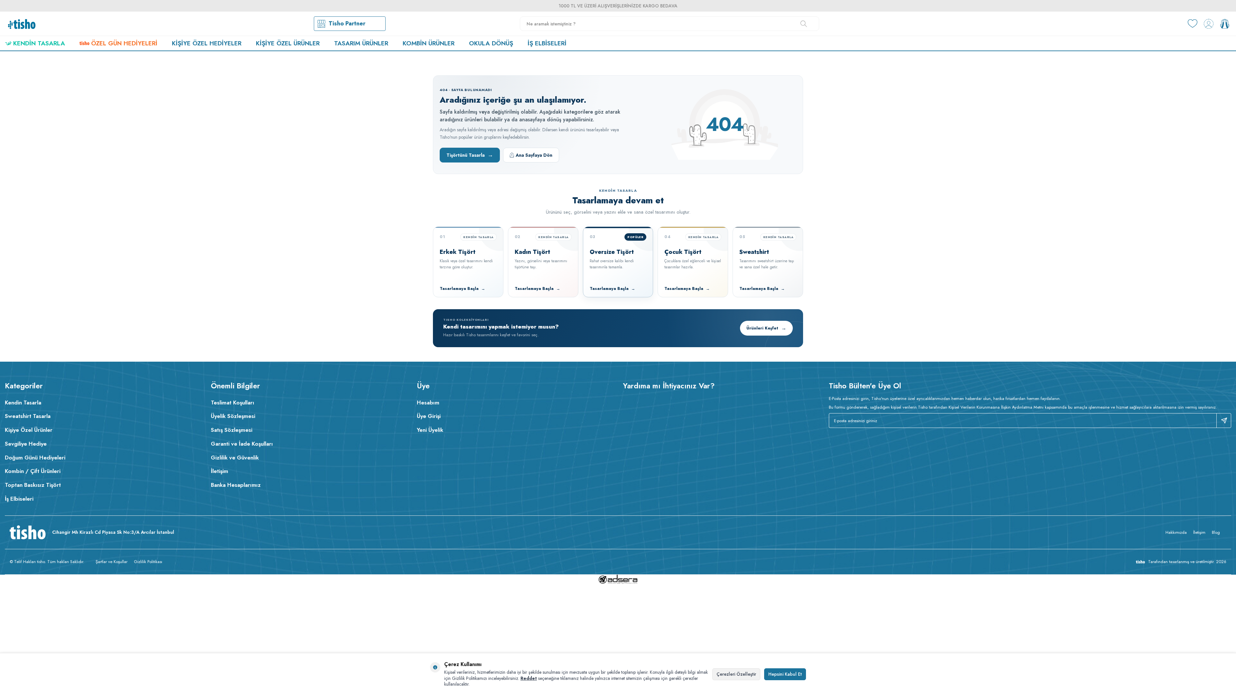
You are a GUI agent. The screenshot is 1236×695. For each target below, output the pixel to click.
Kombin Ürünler (428, 43)
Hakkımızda (1176, 532)
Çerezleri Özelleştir (736, 674)
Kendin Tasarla (39, 43)
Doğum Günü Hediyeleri (35, 457)
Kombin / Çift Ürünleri (33, 471)
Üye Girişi (429, 416)
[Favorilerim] (1192, 23)
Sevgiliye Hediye (26, 444)
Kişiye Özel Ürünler (288, 43)
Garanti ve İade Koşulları (242, 444)
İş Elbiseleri (547, 43)
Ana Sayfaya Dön (534, 155)
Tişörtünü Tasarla (469, 155)
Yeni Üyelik (430, 430)
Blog (1216, 532)
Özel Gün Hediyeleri (124, 43)
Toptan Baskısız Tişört (33, 485)
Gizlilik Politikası (148, 561)
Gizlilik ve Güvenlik (235, 457)
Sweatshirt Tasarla (28, 416)
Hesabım (428, 402)
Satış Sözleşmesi (231, 430)
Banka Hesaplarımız (236, 485)
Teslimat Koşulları (232, 402)
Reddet (528, 678)
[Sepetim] (1224, 23)
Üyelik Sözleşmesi (233, 416)
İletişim (219, 471)
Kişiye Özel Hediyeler (206, 43)
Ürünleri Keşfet (766, 328)
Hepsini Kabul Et (785, 674)
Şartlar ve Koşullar (111, 561)
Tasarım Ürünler (361, 43)
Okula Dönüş (491, 43)
